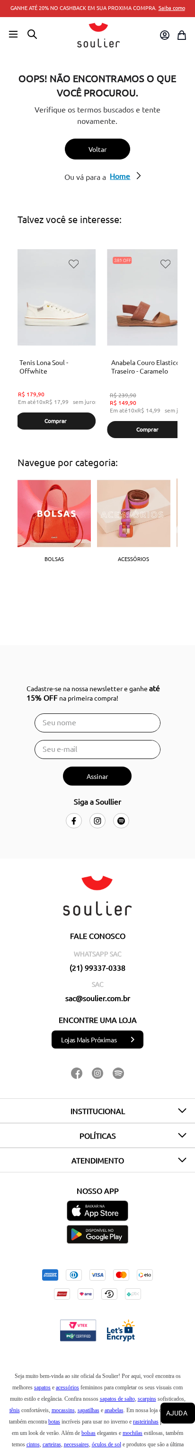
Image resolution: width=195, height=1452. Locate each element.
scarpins (147, 1399)
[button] (13, 34)
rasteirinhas (146, 1421)
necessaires (76, 1444)
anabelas (114, 1410)
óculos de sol (106, 1444)
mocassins (63, 1410)
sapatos (42, 1387)
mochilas (132, 1433)
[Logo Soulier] (98, 35)
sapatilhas (88, 1410)
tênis (14, 1410)
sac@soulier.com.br (97, 997)
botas (54, 1421)
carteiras (52, 1444)
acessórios (67, 1387)
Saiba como (172, 7)
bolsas (88, 1433)
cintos (33, 1444)
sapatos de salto (117, 1399)
